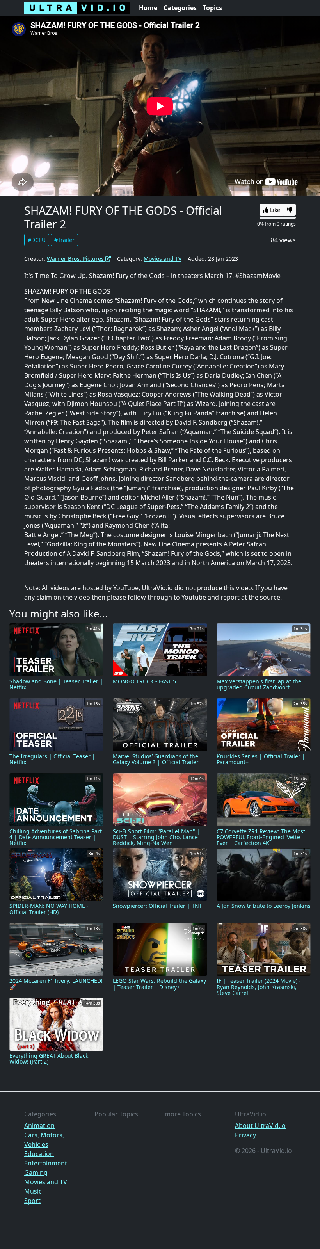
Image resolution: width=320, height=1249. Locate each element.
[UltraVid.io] (77, 8)
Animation (39, 1125)
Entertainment (45, 1163)
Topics (212, 8)
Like (274, 210)
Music (33, 1191)
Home (148, 8)
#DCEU (37, 240)
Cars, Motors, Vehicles (44, 1140)
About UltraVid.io (260, 1125)
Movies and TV (162, 258)
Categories (180, 8)
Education (39, 1153)
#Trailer (64, 240)
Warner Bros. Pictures (76, 258)
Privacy (245, 1135)
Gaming (36, 1172)
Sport (32, 1200)
